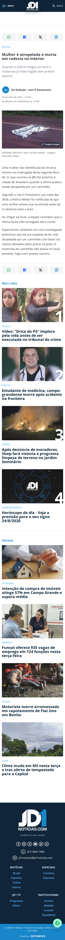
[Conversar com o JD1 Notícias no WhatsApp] (57, 923)
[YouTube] (35, 844)
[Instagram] (24, 844)
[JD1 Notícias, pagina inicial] (32, 6)
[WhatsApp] (46, 844)
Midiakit (48, 905)
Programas (16, 901)
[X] (29, 844)
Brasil (16, 873)
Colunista (48, 873)
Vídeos (16, 905)
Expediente (48, 915)
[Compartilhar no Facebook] (25, 37)
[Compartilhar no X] (40, 37)
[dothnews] (38, 936)
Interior (16, 887)
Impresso (48, 878)
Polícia (16, 882)
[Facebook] (18, 844)
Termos (48, 901)
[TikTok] (41, 844)
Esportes (16, 878)
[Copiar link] (56, 37)
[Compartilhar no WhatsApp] (9, 37)
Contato (48, 910)
